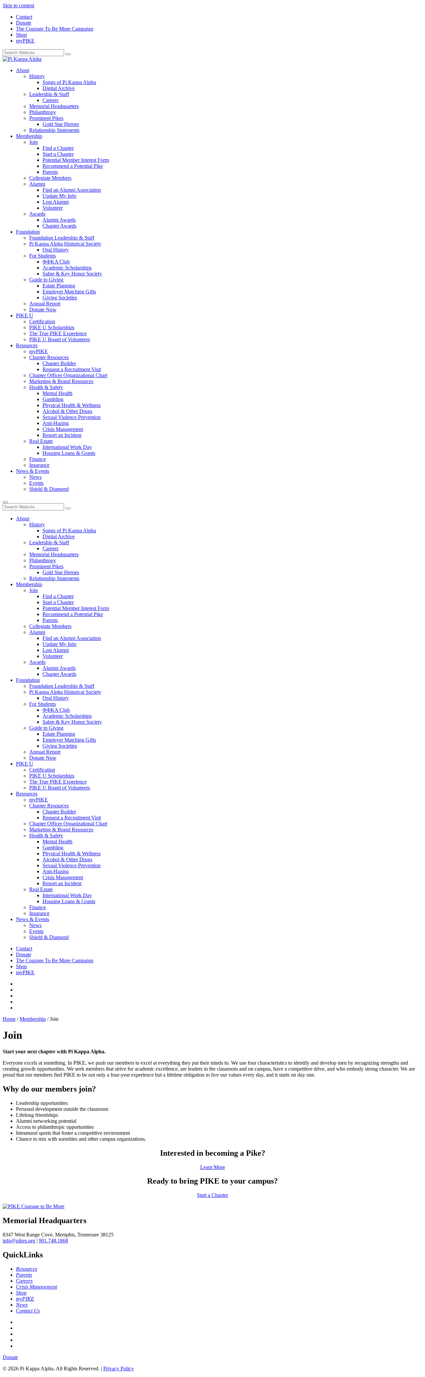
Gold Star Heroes (60, 124)
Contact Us (28, 1311)
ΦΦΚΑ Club (56, 262)
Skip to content (18, 5)
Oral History (55, 250)
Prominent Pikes (46, 118)
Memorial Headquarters (54, 106)
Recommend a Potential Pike (72, 166)
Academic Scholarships (67, 267)
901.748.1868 (53, 1240)
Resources (27, 345)
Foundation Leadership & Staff (61, 238)
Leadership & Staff (49, 94)
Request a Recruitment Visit (71, 369)
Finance (37, 459)
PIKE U (24, 315)
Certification (42, 321)
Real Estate (41, 441)
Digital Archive (58, 88)
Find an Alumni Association (71, 190)
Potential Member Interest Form (75, 160)
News (35, 477)
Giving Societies (59, 297)
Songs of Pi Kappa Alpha (69, 82)
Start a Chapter (58, 154)
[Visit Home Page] (22, 59)
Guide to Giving (46, 279)
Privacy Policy (118, 1368)
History (37, 76)
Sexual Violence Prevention (71, 417)
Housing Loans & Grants (68, 453)
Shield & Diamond (49, 489)
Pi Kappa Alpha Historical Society (65, 244)
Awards (37, 214)
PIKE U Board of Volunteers (59, 339)
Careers (50, 100)
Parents (50, 172)
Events (36, 483)
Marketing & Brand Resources (61, 381)
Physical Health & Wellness (71, 405)
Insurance (39, 465)
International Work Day (67, 447)
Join (33, 142)
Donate (23, 23)
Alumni (37, 184)
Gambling (52, 399)
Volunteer (52, 208)
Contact (24, 17)
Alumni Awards (59, 220)
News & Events (32, 471)
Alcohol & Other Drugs (67, 411)
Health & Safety (46, 387)
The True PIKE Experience (58, 333)
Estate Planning (58, 285)
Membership (29, 136)
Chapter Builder (59, 363)
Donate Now (42, 309)
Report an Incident (61, 435)
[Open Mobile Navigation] (5, 502)
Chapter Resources (49, 357)
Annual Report (44, 303)
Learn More (212, 1167)
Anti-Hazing (55, 423)
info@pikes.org (19, 1240)
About (22, 70)
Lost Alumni (55, 202)
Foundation (28, 232)
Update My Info (59, 196)
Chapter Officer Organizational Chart (68, 375)
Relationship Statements (54, 130)
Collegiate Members (50, 178)
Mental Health (57, 393)
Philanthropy (42, 112)
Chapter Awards (59, 226)
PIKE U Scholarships (51, 327)
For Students (42, 256)
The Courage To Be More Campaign (54, 29)
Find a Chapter (58, 148)
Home (9, 1019)
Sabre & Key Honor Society (72, 273)
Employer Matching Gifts (69, 291)
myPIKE (25, 41)
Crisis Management (62, 429)
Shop (21, 35)
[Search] (68, 54)
